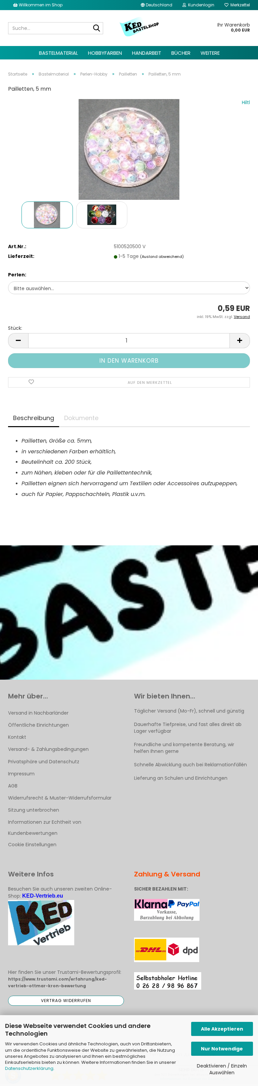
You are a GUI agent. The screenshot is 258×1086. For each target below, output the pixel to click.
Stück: (15, 328)
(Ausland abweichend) (162, 256)
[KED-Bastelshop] (139, 27)
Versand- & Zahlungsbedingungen (48, 749)
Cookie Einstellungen (32, 844)
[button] (156, 5)
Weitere (210, 52)
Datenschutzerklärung (29, 1068)
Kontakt (17, 737)
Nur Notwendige (222, 1048)
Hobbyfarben (105, 52)
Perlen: (17, 274)
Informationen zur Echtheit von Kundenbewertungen (44, 827)
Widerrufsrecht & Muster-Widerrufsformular (60, 798)
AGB (12, 785)
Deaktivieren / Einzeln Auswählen (222, 1069)
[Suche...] (96, 28)
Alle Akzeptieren (222, 1029)
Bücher (180, 52)
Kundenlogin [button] (200, 5)
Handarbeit (146, 52)
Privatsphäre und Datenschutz (43, 761)
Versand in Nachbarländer (38, 713)
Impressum (21, 773)
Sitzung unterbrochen (33, 810)
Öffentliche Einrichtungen (38, 725)
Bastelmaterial (58, 52)
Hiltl (246, 102)
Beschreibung (33, 418)
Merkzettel (239, 5)
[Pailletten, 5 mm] (129, 149)
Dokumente (81, 418)
